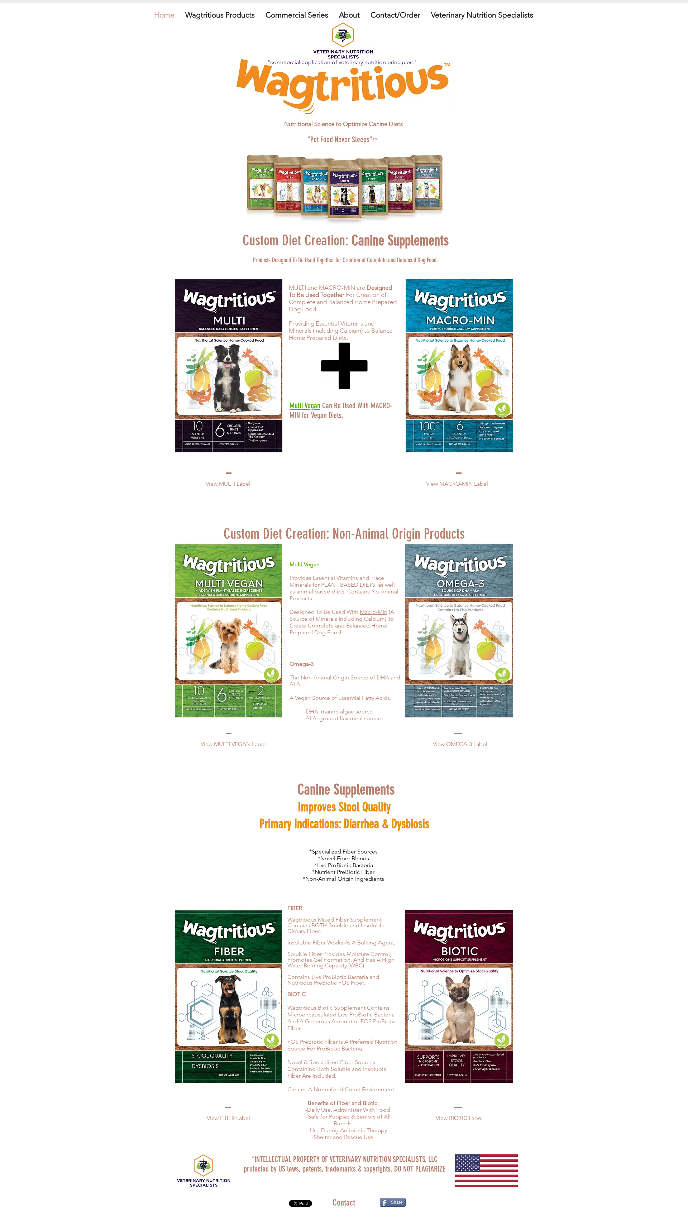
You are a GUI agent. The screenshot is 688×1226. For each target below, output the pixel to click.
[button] (220, 15)
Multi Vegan (305, 405)
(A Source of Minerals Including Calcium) (342, 615)
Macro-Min (373, 612)
